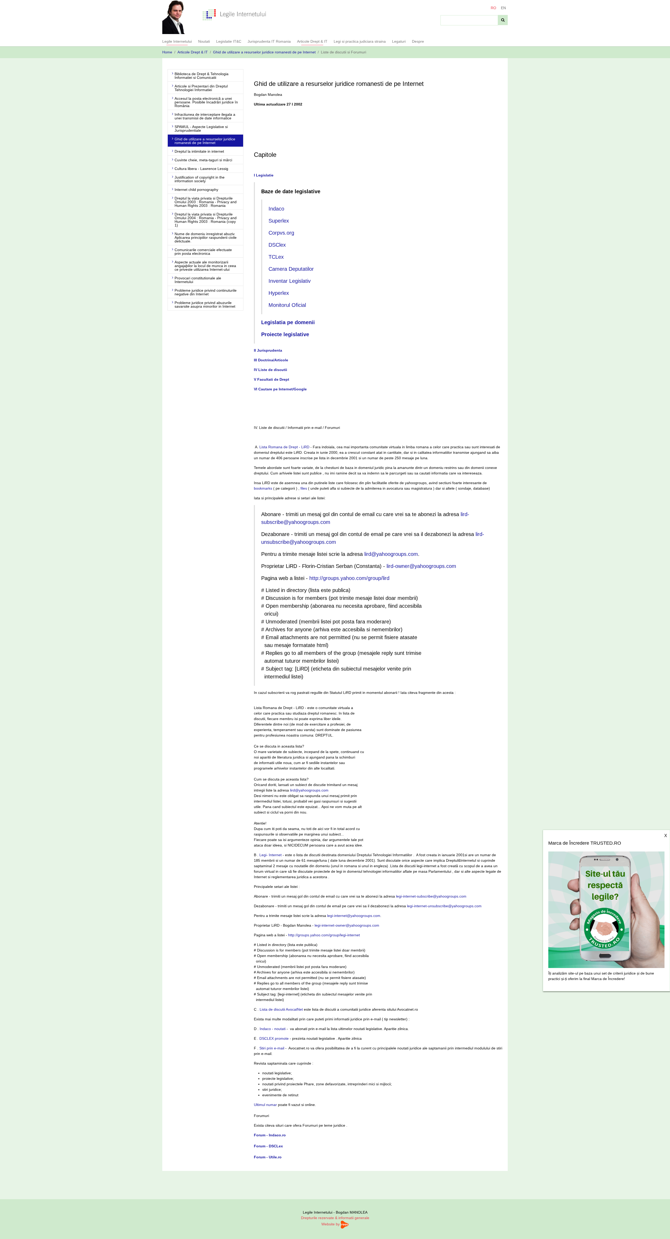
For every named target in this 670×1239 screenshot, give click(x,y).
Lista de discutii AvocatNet (281, 1009)
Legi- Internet (270, 855)
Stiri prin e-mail (271, 1048)
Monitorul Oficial (287, 305)
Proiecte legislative (285, 334)
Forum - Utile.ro (268, 1157)
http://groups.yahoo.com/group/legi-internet (324, 935)
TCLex (276, 257)
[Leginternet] (234, 14)
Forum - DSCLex (268, 1146)
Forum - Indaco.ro (270, 1135)
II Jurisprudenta (268, 350)
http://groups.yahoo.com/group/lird (349, 578)
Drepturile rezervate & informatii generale (335, 1218)
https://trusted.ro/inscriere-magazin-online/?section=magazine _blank (606, 908)
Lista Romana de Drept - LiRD (284, 447)
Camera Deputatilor (291, 269)
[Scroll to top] (659, 1228)
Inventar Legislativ (290, 281)
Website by (331, 1224)
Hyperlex (279, 293)
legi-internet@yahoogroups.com (353, 916)
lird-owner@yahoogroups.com (421, 566)
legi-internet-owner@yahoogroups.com (347, 925)
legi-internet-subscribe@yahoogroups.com (431, 896)
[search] (503, 20)
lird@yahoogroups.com (391, 554)
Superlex (279, 221)
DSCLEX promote (274, 1038)
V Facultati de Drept (271, 379)
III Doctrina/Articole (271, 360)
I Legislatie (263, 175)
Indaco (276, 209)
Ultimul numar (265, 1105)
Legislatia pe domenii (288, 322)
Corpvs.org (281, 233)
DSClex (277, 245)
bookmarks (263, 488)
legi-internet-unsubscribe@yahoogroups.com (444, 906)
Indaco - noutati (273, 1029)
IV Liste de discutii (270, 370)
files (303, 488)
